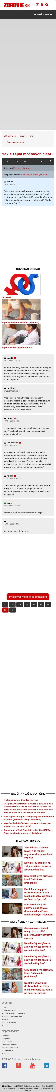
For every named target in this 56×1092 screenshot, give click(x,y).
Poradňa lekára (8, 1051)
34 (48, 604)
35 (5, 610)
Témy (31, 136)
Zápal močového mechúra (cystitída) (20, 322)
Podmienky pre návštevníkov (13, 1013)
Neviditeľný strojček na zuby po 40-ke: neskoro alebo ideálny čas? (37, 866)
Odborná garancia (9, 1010)
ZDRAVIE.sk (10, 136)
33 (41, 604)
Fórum (22, 136)
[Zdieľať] (50, 161)
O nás (4, 1007)
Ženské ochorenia (15, 142)
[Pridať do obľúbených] (17, 161)
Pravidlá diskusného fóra (12, 1016)
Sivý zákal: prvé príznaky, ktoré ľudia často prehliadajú (38, 879)
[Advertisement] (28, 46)
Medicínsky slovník (9, 1045)
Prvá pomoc (6, 1042)
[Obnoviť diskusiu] (33, 161)
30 (19, 604)
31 (27, 604)
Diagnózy (6, 1039)
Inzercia (5, 1019)
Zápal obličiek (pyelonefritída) (17, 347)
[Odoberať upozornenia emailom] (25, 161)
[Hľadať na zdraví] (8, 161)
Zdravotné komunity (10, 1048)
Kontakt (5, 1025)
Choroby (5, 1036)
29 (12, 604)
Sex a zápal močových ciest (34, 174)
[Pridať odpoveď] (42, 161)
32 (34, 604)
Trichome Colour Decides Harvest (21, 800)
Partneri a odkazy (9, 1022)
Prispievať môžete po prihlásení (28, 596)
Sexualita (6, 297)
